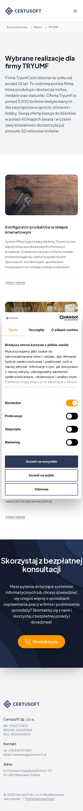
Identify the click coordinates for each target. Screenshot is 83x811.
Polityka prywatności (40, 799)
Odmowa (41, 489)
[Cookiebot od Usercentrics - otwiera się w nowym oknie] (59, 318)
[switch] (72, 416)
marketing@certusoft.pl (29, 754)
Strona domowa (17, 27)
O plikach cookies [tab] (64, 330)
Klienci (38, 27)
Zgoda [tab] (13, 330)
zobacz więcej (15, 282)
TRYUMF (53, 27)
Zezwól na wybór (41, 475)
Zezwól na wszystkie (41, 461)
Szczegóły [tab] (36, 330)
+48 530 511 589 (19, 750)
